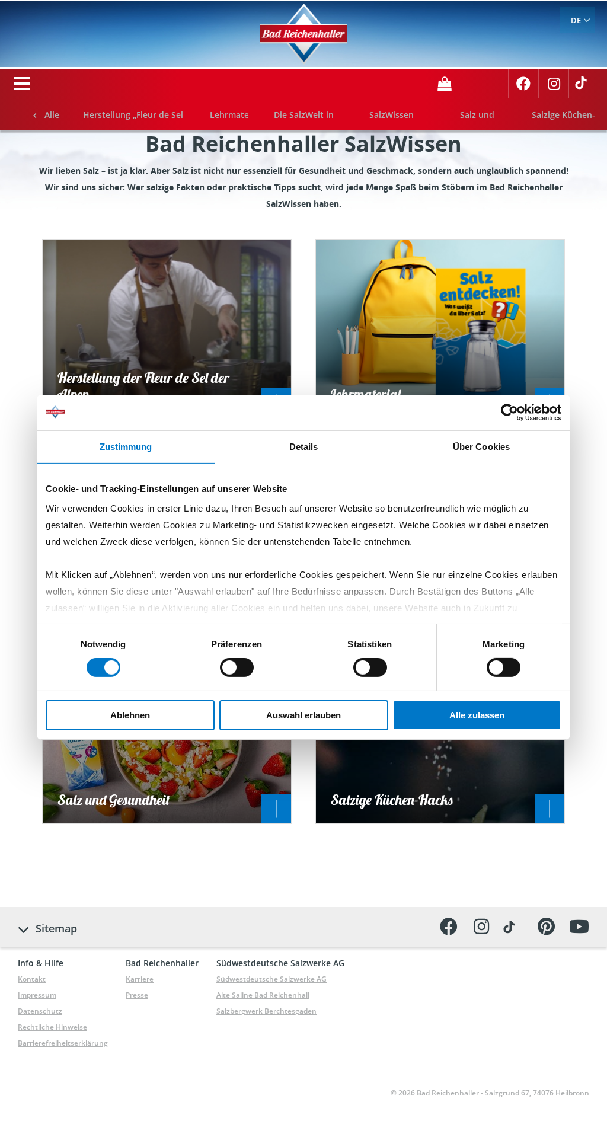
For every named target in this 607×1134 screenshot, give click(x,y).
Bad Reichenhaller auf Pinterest (546, 927)
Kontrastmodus (484, 82)
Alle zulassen (476, 715)
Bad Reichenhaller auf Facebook (523, 88)
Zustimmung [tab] (126, 446)
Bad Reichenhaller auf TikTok (584, 88)
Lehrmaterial (236, 114)
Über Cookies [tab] (481, 446)
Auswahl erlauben (303, 715)
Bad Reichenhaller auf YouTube (578, 927)
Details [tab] (303, 446)
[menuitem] (577, 20)
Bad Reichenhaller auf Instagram (553, 88)
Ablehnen (130, 715)
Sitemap (56, 928)
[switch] (237, 667)
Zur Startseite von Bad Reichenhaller (303, 34)
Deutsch (577, 20)
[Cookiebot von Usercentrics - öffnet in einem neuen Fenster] (509, 412)
